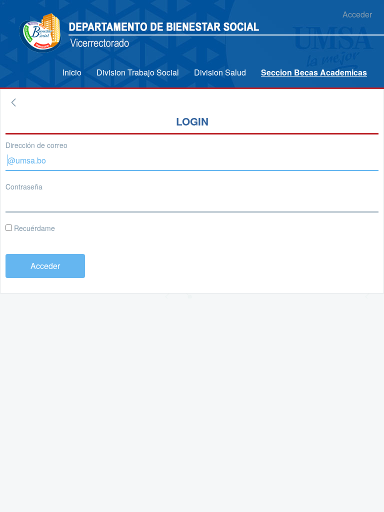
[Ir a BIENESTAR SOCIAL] (41, 34)
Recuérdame (33, 228)
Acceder (357, 14)
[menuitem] (72, 72)
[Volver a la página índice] (14, 102)
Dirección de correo (37, 145)
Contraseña (24, 187)
